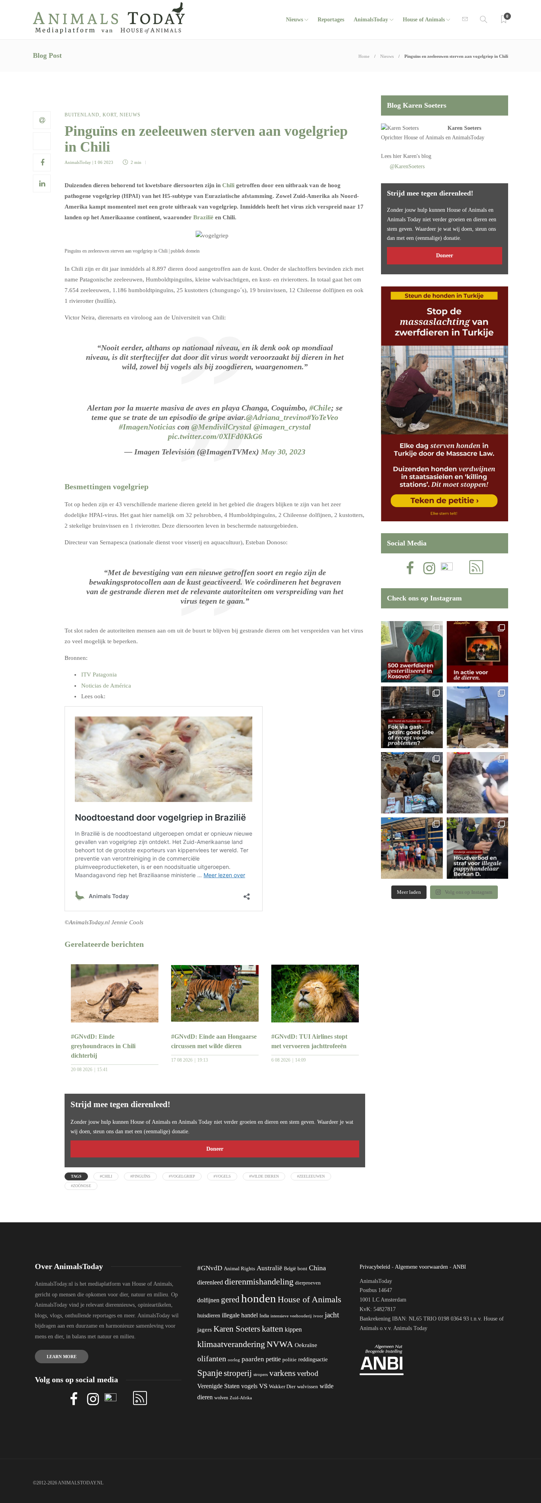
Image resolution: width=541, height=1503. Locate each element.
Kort (109, 115)
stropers (260, 1374)
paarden (253, 1359)
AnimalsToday (78, 162)
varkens (282, 1373)
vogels (249, 1386)
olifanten (211, 1358)
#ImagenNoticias (147, 426)
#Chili (106, 1176)
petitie (273, 1359)
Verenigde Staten (218, 1386)
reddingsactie (313, 1359)
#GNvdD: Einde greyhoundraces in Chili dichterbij (103, 1046)
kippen (293, 1329)
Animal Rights (239, 1268)
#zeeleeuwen (311, 1176)
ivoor (318, 1315)
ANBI (459, 1267)
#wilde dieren (264, 1176)
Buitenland (82, 115)
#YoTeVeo (322, 417)
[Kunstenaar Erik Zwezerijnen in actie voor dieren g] (477, 651)
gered (230, 1299)
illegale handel (240, 1315)
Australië (269, 1268)
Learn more (61, 1356)
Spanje (209, 1373)
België (290, 1268)
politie (289, 1359)
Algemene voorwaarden (421, 1267)
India (264, 1316)
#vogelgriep (182, 1176)
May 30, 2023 (283, 451)
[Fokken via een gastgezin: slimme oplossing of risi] (411, 717)
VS (263, 1386)
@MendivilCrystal (221, 426)
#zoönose (81, 1186)
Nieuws (294, 20)
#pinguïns (140, 1176)
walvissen (307, 1386)
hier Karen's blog (412, 156)
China (317, 1268)
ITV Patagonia (99, 674)
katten (272, 1329)
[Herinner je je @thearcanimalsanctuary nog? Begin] (477, 717)
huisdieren (208, 1316)
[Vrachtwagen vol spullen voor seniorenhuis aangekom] (411, 848)
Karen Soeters (464, 128)
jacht (332, 1315)
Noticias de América (107, 685)
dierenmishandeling (259, 1281)
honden (258, 1298)
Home (364, 56)
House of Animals (424, 20)
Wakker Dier (282, 1386)
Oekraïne (306, 1345)
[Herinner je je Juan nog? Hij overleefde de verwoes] (477, 782)
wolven (221, 1397)
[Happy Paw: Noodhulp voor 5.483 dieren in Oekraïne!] (411, 782)
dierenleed (210, 1282)
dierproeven (308, 1283)
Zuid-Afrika (241, 1397)
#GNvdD (209, 1268)
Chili (228, 185)
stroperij (238, 1373)
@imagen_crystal (282, 426)
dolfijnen (208, 1300)
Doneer (214, 1149)
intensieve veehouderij (291, 1316)
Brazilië (203, 217)
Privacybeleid (375, 1267)
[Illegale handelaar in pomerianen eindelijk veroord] (477, 848)
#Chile (320, 407)
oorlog (234, 1359)
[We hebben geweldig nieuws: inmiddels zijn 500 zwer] (411, 651)
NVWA (280, 1344)
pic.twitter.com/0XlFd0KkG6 (215, 436)
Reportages (331, 20)
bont (302, 1268)
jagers (204, 1329)
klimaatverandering (231, 1344)
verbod (307, 1373)
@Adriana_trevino (276, 417)
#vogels (222, 1176)
